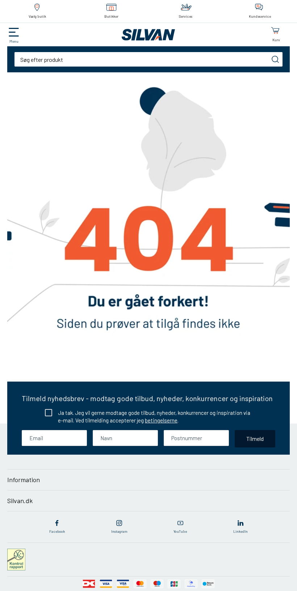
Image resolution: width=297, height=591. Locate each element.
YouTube (180, 531)
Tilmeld (255, 438)
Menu (13, 41)
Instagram (119, 531)
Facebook (57, 531)
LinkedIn (240, 531)
